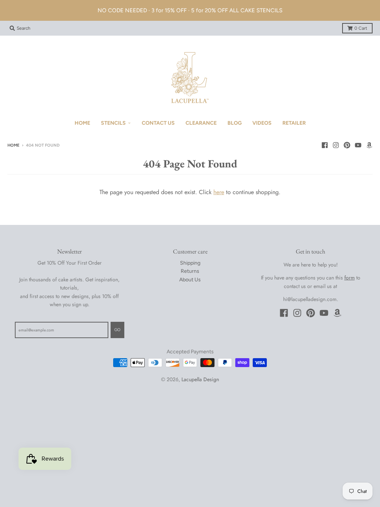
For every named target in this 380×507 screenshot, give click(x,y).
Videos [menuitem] (262, 123)
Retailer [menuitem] (294, 123)
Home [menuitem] (82, 123)
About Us (190, 280)
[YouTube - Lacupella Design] (358, 145)
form (349, 277)
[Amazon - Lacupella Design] (369, 145)
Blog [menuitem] (234, 123)
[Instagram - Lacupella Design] (335, 145)
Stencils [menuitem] (113, 123)
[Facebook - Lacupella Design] (324, 145)
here (218, 192)
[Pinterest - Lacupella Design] (347, 145)
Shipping (190, 263)
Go (117, 329)
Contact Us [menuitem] (158, 123)
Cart (360, 28)
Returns (190, 271)
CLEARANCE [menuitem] (201, 123)
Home (13, 145)
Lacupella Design (200, 379)
